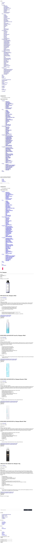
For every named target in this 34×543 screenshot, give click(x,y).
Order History (4, 522)
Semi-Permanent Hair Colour (8, 21)
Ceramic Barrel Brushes (7, 40)
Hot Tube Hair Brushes (7, 44)
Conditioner (7, 111)
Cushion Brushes (8, 139)
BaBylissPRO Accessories (7, 52)
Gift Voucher (4, 528)
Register (3, 76)
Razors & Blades (6, 61)
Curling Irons (6, 6)
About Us (3, 81)
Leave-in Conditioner (7, 18)
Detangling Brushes (6, 42)
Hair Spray (5, 24)
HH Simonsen (4, 297)
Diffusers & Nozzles (9, 150)
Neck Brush (7, 143)
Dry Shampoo (8, 112)
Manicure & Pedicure (7, 71)
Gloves (5, 57)
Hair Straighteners (6, 7)
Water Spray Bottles (9, 162)
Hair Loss (7, 131)
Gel (4, 27)
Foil (4, 56)
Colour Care (7, 127)
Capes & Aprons (6, 54)
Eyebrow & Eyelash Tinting (8, 70)
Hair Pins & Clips (6, 59)
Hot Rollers (5, 10)
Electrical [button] (3, 100)
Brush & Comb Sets (7, 49)
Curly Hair (5, 32)
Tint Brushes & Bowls (7, 65)
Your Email (2, 540)
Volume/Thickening (6, 38)
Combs (5, 48)
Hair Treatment (8, 115)
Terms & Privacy (4, 84)
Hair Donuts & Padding (7, 58)
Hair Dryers (5, 5)
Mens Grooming (6, 29)
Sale (2, 75)
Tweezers (5, 68)
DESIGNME (4, 337)
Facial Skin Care (6, 73)
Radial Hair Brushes (7, 45)
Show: (1, 276)
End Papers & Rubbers (7, 55)
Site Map (3, 87)
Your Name (2, 539)
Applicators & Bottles (7, 51)
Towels (5, 66)
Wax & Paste (6, 25)
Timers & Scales (6, 64)
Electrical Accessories (9, 107)
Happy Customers (4, 80)
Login (3, 77)
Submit (2, 542)
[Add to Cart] (0, 301)
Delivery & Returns (5, 82)
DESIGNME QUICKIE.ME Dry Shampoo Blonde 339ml (8, 444)
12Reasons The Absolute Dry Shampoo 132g (6, 492)
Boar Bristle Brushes (9, 135)
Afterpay (3, 83)
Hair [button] (2, 13)
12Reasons (3, 465)
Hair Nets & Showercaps (9, 154)
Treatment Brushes (6, 41)
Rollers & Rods (6, 62)
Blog (2, 533)
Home (3, 3)
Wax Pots (5, 11)
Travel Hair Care (6, 28)
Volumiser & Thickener (9, 119)
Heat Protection (6, 23)
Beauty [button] (3, 67)
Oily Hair (5, 36)
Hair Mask (5, 17)
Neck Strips (5, 60)
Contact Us (3, 85)
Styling (5, 14)
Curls (4, 22)
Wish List (3, 523)
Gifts (6, 123)
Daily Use (5, 33)
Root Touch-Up (6, 20)
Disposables (7, 169)
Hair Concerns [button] (4, 30)
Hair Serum (5, 19)
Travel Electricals (8, 108)
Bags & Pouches (6, 53)
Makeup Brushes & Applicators (8, 69)
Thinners (5, 63)
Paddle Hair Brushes (9, 138)
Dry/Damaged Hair (6, 34)
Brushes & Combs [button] (4, 39)
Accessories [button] (3, 146)
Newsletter (3, 91)
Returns (3, 86)
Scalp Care (5, 37)
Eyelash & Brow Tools (9, 166)
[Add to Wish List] (1, 301)
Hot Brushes (7, 104)
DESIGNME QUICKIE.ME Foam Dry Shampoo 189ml (8, 359)
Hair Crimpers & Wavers (7, 8)
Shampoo (5, 15)
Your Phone (2, 541)
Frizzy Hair (5, 35)
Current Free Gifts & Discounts (6, 79)
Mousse (5, 26)
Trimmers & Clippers (7, 9)
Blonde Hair (5, 31)
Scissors (7, 158)
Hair (2, 264)
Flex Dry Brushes (6, 46)
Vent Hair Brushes (8, 142)
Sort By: (1, 274)
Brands (3, 171)
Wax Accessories (6, 72)
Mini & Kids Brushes (7, 50)
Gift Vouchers (4, 89)
